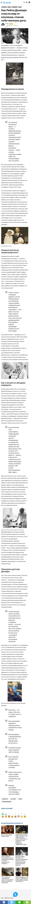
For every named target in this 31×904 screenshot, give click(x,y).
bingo (7, 23)
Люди (9, 7)
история (13, 799)
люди (20, 799)
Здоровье (14, 7)
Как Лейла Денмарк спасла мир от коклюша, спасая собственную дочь (14, 15)
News (20, 7)
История (4, 7)
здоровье (5, 799)
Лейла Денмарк (6, 801)
